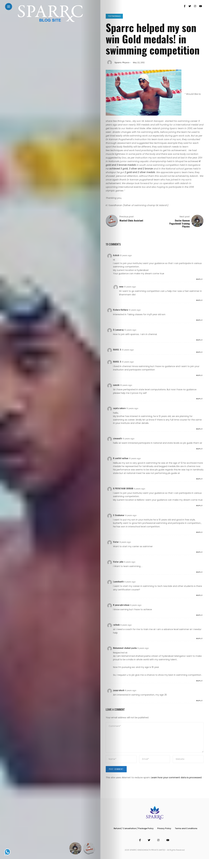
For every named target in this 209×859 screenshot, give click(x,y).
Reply (199, 279)
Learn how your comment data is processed (176, 777)
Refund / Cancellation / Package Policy (134, 828)
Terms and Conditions (186, 828)
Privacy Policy (164, 828)
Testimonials (114, 16)
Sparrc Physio (122, 62)
